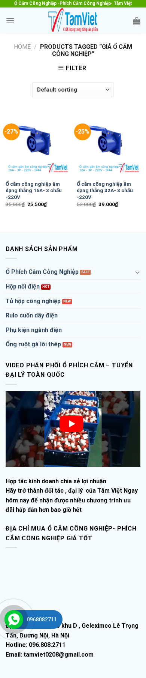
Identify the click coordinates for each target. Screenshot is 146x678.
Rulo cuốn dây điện (32, 315)
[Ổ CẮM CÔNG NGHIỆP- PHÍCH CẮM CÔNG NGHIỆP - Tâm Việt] (73, 21)
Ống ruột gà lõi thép (33, 344)
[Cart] (136, 20)
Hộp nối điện (23, 286)
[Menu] (10, 20)
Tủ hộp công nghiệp (33, 301)
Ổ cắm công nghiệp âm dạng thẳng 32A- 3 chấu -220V (105, 190)
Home (22, 46)
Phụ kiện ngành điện (34, 330)
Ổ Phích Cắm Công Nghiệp (42, 271)
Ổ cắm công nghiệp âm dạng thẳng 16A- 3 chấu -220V (34, 190)
